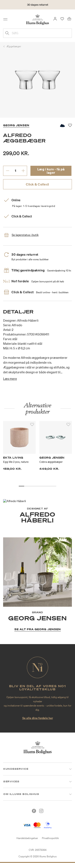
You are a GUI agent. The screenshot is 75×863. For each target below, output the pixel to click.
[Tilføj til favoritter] (32, 424)
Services (11, 781)
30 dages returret (37, 5)
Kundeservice (15, 769)
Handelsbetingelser (27, 838)
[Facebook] (34, 811)
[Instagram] (41, 811)
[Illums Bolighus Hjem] (37, 19)
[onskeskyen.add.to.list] (62, 125)
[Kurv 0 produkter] (69, 18)
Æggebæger (13, 46)
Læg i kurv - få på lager (51, 171)
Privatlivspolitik (50, 838)
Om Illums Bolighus (21, 794)
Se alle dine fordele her (37, 718)
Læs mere (10, 378)
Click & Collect (37, 184)
